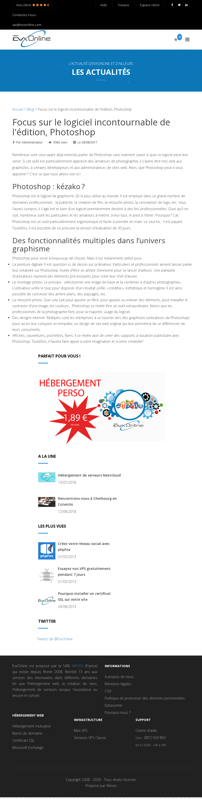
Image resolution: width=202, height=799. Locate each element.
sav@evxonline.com (26, 24)
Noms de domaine (27, 733)
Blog (30, 109)
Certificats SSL (23, 740)
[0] (175, 39)
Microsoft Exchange (27, 747)
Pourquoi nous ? (118, 712)
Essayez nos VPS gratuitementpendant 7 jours (84, 571)
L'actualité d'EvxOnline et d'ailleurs (101, 63)
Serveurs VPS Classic (90, 737)
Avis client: (24, 5)
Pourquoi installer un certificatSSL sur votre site (84, 596)
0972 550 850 (155, 737)
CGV (108, 691)
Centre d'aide (146, 730)
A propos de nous (119, 676)
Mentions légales (118, 683)
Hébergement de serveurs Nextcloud (89, 475)
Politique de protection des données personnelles (145, 698)
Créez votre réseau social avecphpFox (84, 546)
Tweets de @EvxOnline (55, 639)
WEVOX (78, 665)
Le (87, 142)
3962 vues (60, 142)
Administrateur (32, 142)
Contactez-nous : (24, 15)
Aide (103, 5)
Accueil (17, 109)
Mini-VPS (80, 730)
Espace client (149, 5)
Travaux (123, 5)
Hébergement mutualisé (31, 726)
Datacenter (113, 705)
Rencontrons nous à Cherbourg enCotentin (87, 501)
